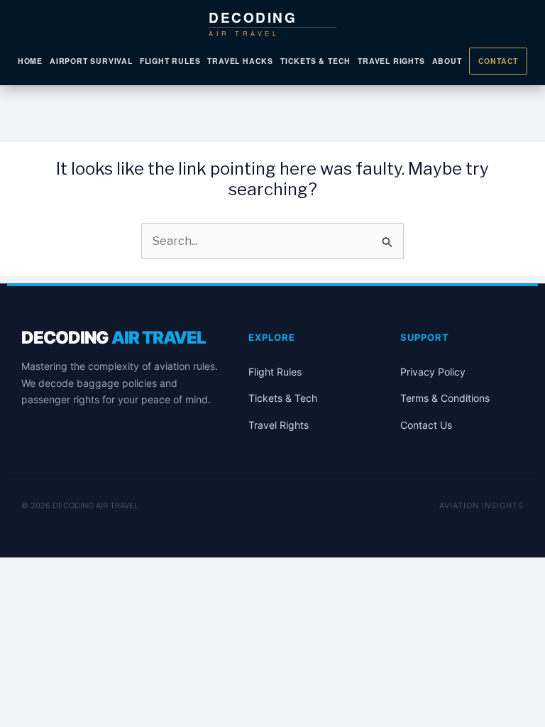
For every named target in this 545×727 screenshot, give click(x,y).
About (447, 60)
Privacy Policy (433, 372)
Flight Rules (170, 60)
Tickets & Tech (315, 60)
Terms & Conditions (445, 398)
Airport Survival (91, 60)
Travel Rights (391, 60)
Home (30, 60)
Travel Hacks (240, 60)
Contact (498, 60)
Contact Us (426, 425)
